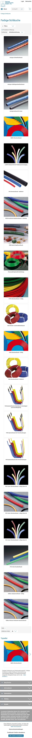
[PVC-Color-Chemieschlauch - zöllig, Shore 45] (16, 475)
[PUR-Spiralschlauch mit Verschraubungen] (16, 421)
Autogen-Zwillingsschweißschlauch (16, 84)
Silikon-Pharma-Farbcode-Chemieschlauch (16, 620)
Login (22, 1)
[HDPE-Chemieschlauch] (16, 126)
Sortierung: (4, 32)
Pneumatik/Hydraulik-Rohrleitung (16, 272)
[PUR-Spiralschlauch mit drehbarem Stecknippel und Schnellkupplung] (16, 394)
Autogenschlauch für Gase (16, 111)
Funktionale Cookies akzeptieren (16, 732)
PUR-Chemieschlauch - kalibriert (16, 379)
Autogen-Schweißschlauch (16, 57)
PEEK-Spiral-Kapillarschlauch (16, 245)
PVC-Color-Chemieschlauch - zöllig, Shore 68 (16, 513)
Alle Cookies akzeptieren (16, 735)
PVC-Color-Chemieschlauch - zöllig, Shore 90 (16, 540)
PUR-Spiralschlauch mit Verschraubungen (16, 432)
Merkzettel (28, 1)
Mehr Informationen (16, 726)
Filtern (5, 26)
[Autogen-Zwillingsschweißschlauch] (16, 73)
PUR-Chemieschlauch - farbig (16, 352)
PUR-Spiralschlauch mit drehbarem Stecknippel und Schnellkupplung (16, 406)
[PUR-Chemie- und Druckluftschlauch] (16, 314)
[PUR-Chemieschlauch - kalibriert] (16, 368)
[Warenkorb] (29, 9)
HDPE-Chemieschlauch (16, 138)
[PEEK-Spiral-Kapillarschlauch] (16, 234)
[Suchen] (21, 9)
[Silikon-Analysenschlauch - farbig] (16, 582)
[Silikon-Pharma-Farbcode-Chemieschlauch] (16, 609)
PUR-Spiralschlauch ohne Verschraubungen (16, 459)
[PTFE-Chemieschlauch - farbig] (16, 287)
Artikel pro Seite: (5, 631)
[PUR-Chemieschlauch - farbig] (16, 341)
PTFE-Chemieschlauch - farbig (16, 298)
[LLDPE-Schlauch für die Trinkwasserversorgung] (16, 153)
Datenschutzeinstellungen (16, 729)
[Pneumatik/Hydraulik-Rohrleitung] (16, 260)
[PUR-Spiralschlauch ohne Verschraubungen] (16, 448)
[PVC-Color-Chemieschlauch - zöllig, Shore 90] (16, 528)
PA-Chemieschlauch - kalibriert (16, 191)
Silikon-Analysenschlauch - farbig (16, 593)
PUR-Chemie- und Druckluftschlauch (16, 325)
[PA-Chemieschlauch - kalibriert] (16, 180)
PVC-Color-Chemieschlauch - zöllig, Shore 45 (16, 486)
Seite (2, 628)
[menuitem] (23, 1)
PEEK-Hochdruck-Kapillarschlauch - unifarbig (16, 218)
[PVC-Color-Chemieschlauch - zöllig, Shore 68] (16, 502)
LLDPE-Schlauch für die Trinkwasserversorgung (16, 164)
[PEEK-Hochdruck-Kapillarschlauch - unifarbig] (16, 207)
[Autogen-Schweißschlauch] (16, 46)
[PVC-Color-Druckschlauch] (16, 555)
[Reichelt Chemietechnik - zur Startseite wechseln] (7, 4)
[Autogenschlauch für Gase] (16, 100)
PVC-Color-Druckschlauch (16, 566)
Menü (5, 9)
